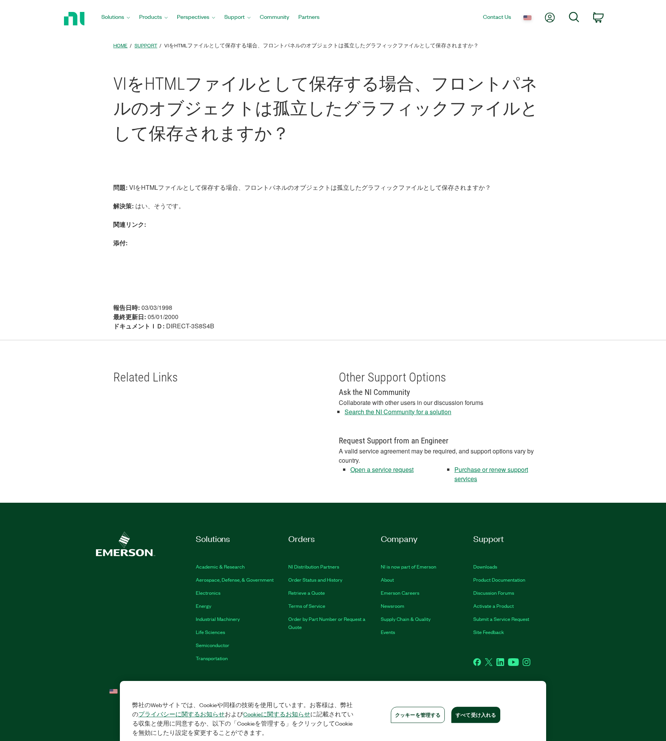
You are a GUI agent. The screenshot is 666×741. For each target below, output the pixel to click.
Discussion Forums (493, 592)
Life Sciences (210, 632)
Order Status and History (315, 579)
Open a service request (382, 469)
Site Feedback (488, 632)
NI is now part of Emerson (408, 566)
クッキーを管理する (418, 714)
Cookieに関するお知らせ (276, 714)
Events (388, 632)
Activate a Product (493, 605)
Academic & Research (220, 566)
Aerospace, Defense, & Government (235, 579)
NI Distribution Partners (313, 566)
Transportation (212, 658)
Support (146, 45)
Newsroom (392, 605)
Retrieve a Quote (306, 592)
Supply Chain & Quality (406, 618)
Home (120, 45)
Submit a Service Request (501, 618)
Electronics (208, 592)
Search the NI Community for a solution (398, 411)
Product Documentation (499, 579)
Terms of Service (306, 605)
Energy (203, 605)
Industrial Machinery (218, 618)
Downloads (485, 566)
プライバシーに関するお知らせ (181, 714)
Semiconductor (212, 645)
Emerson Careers (400, 592)
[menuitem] (116, 18)
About (387, 579)
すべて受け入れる (476, 714)
